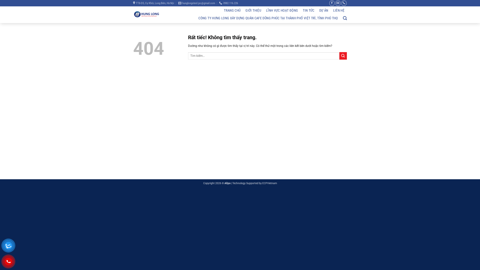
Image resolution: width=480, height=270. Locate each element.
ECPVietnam (269, 183)
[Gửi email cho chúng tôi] (338, 3)
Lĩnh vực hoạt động (282, 10)
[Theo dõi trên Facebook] (332, 3)
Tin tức (308, 10)
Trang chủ (232, 10)
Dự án (323, 10)
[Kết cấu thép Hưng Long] (147, 14)
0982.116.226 (159, 127)
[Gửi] (343, 55)
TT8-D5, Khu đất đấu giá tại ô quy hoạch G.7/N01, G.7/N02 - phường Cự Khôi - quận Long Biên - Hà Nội (240, 104)
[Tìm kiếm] (345, 18)
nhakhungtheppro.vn (161, 140)
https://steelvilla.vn (161, 147)
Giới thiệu (253, 10)
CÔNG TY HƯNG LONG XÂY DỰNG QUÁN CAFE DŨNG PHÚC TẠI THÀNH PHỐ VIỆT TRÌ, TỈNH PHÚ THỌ (268, 18)
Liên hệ (338, 10)
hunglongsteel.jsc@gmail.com (164, 134)
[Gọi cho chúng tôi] (344, 3)
